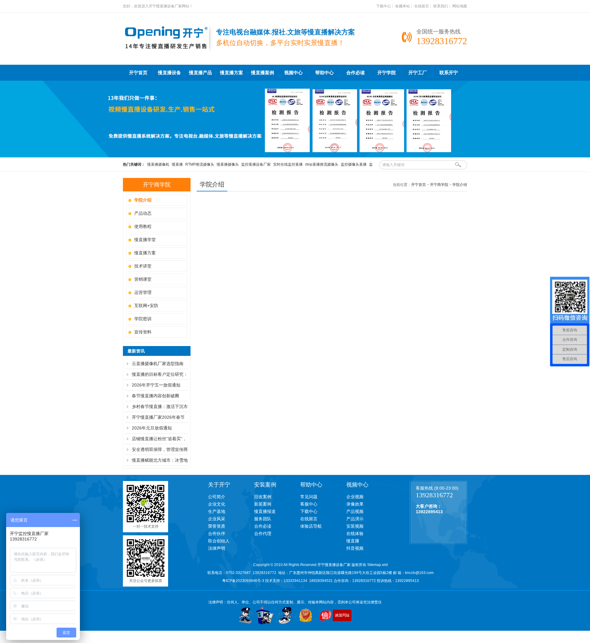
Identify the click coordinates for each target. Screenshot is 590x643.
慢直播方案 (231, 72)
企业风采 (216, 518)
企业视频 (355, 496)
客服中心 (308, 504)
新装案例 (262, 504)
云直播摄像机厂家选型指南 (157, 363)
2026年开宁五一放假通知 (156, 385)
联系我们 (440, 6)
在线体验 (355, 533)
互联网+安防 (146, 305)
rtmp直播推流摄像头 (321, 164)
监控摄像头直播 (354, 164)
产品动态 (142, 213)
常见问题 (308, 496)
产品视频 (355, 511)
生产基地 (216, 511)
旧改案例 (262, 496)
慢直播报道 (265, 511)
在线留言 (421, 6)
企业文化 (216, 504)
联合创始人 (219, 540)
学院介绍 (459, 185)
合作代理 (262, 533)
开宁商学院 (439, 185)
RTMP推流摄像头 (199, 164)
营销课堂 (142, 279)
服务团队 (262, 518)
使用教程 (142, 226)
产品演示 (355, 518)
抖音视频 (355, 548)
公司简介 (216, 496)
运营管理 (142, 292)
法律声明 (216, 548)
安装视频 (355, 526)
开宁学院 (386, 72)
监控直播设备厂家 (256, 164)
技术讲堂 (142, 266)
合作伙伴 (216, 533)
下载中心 (383, 6)
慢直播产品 (200, 72)
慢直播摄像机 (158, 164)
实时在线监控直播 (288, 164)
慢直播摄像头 (228, 164)
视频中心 (293, 72)
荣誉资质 (216, 526)
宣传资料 (142, 331)
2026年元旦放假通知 (152, 427)
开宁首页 (138, 72)
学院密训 (142, 318)
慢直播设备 (169, 72)
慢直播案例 (262, 72)
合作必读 (355, 72)
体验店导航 (311, 526)
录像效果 (355, 504)
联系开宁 (448, 72)
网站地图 (459, 6)
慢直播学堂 (145, 239)
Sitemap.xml (377, 565)
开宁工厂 (417, 72)
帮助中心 (324, 72)
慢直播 (177, 164)
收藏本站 (402, 6)
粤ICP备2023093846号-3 (243, 581)
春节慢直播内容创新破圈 (155, 395)
